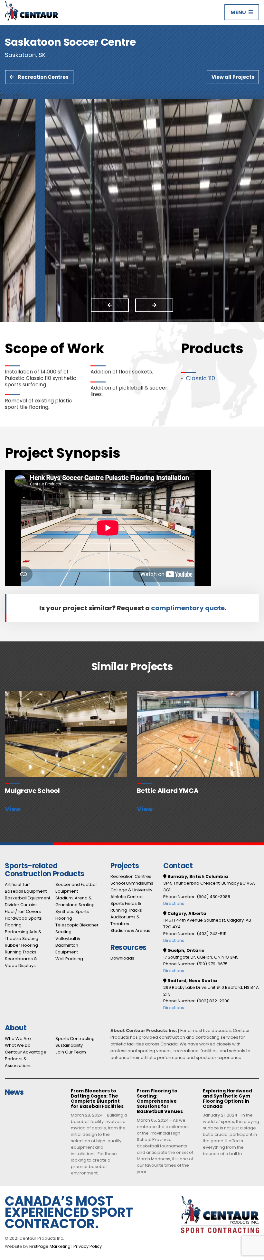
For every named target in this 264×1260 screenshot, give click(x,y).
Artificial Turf (17, 884)
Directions (173, 903)
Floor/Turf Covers (23, 911)
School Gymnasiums (131, 883)
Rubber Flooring (21, 945)
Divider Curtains (21, 905)
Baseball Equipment (26, 891)
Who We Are (18, 1038)
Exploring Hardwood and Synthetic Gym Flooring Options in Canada (227, 1098)
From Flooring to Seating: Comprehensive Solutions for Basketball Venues (160, 1101)
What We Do (18, 1045)
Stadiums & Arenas (130, 930)
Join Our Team (70, 1052)
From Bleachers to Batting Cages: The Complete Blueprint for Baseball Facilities (97, 1098)
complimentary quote (188, 607)
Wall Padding (69, 959)
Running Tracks (20, 952)
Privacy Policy (87, 1246)
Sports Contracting (75, 1038)
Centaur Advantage (25, 1052)
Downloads (122, 958)
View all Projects (233, 77)
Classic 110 (200, 378)
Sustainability (69, 1045)
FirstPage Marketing (50, 1246)
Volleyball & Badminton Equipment (67, 945)
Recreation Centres (43, 77)
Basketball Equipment (27, 898)
